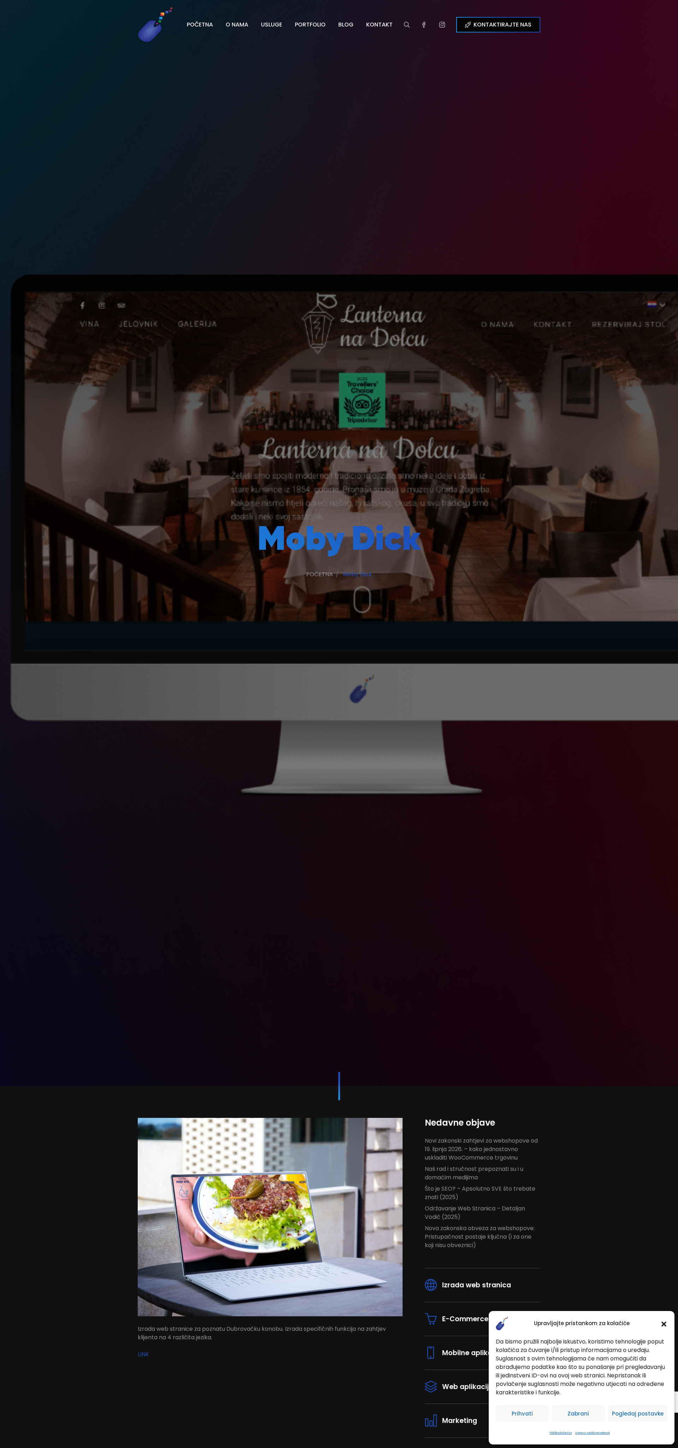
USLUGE (271, 24)
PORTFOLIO (310, 24)
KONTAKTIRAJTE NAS (502, 24)
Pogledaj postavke (638, 1413)
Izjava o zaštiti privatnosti (592, 1433)
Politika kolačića (561, 1433)
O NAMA (237, 24)
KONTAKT (379, 24)
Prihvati (522, 1413)
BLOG (345, 24)
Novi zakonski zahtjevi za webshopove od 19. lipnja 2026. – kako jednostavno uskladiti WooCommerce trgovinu (481, 1149)
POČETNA (200, 24)
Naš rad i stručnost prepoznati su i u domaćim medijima (474, 1173)
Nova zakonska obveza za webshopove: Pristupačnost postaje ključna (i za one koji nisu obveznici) (480, 1236)
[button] (663, 1323)
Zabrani (578, 1413)
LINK (143, 1354)
